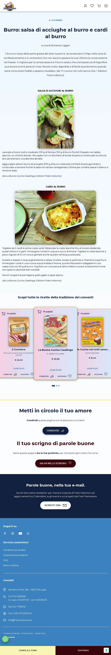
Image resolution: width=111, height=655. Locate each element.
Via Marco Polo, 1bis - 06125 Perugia (27, 589)
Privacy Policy (27, 633)
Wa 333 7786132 (17, 606)
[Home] (15, 6)
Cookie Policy (40, 633)
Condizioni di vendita (14, 550)
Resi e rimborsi (11, 565)
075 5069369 (19, 596)
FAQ (5, 560)
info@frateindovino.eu (20, 620)
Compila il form (28, 650)
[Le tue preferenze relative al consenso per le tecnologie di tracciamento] (106, 650)
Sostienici (83, 650)
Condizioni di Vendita (11, 633)
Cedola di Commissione (15, 555)
